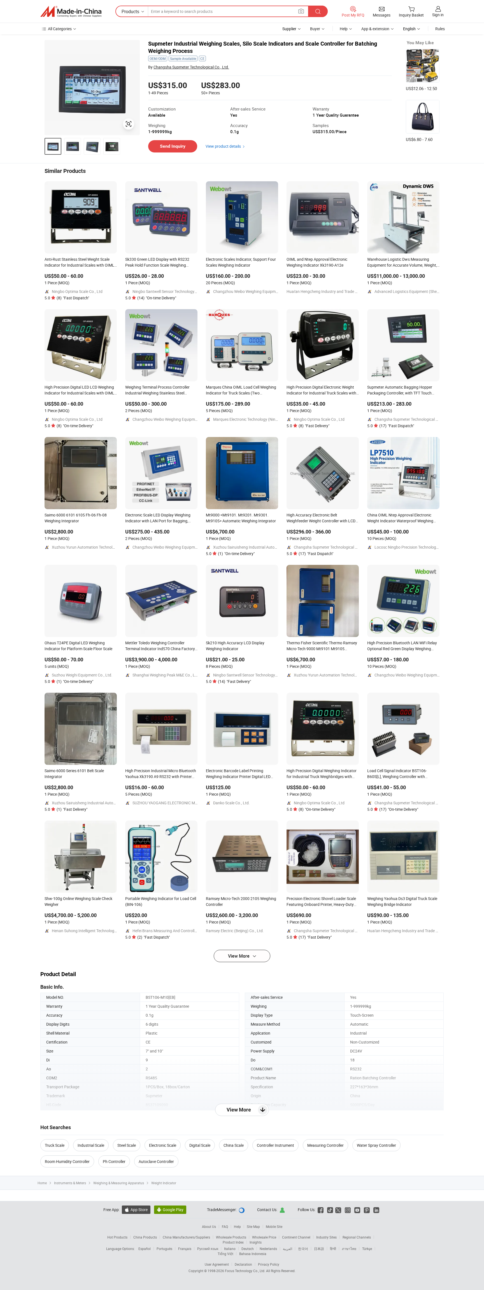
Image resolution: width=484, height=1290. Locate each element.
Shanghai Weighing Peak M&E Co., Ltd (165, 675)
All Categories (60, 28)
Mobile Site (274, 1226)
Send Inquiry (172, 146)
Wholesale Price (264, 1237)
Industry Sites (326, 1237)
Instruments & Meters (70, 1183)
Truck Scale (54, 1145)
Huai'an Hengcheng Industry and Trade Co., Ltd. (328, 291)
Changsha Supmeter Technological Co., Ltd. (191, 67)
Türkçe (367, 1248)
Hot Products (117, 1237)
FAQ (225, 1226)
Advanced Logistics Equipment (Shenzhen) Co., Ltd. (419, 291)
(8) (73, 297)
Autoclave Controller (156, 1161)
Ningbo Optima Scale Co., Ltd (77, 291)
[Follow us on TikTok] (330, 1209)
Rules (440, 28)
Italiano (230, 1248)
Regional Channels (357, 1237)
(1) (236, 553)
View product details (223, 146)
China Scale (234, 1145)
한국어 (303, 1248)
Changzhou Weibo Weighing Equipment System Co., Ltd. (261, 291)
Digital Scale (199, 1145)
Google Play (170, 1209)
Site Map (253, 1226)
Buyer (315, 28)
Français (184, 1248)
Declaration (243, 1264)
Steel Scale (126, 1145)
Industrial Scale (91, 1145)
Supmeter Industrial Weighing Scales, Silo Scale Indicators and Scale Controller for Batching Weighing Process (262, 47)
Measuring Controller (325, 1145)
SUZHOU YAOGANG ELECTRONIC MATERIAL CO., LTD (178, 802)
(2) (153, 937)
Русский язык (207, 1248)
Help (344, 28)
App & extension (375, 28)
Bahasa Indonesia (252, 1253)
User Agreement (217, 1264)
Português (164, 1248)
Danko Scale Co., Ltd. (231, 802)
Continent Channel (296, 1237)
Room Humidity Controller (67, 1161)
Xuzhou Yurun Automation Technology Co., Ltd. (93, 547)
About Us (209, 1226)
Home (42, 1183)
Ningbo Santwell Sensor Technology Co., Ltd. (171, 291)
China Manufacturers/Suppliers (186, 1237)
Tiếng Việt (225, 1253)
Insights (256, 1242)
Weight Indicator (163, 1183)
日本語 (319, 1248)
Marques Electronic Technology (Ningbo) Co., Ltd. (256, 419)
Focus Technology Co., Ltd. (245, 1270)
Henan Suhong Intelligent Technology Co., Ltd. (92, 930)
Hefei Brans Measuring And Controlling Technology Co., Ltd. (184, 930)
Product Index (233, 1242)
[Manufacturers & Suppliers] (70, 11)
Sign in (438, 14)
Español (144, 1248)
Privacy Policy (268, 1264)
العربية (287, 1248)
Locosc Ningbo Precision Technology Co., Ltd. (413, 547)
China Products (145, 1237)
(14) (156, 297)
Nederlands (268, 1248)
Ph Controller (114, 1161)
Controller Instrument (275, 1145)
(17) (396, 425)
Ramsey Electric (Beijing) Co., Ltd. (235, 930)
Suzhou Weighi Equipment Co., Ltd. (82, 675)
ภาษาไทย (349, 1248)
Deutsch (247, 1248)
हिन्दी (333, 1248)
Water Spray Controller (376, 1145)
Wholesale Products (231, 1237)
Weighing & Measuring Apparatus (118, 1183)
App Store (136, 1209)
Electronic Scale (162, 1145)
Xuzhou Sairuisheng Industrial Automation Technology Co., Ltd (267, 547)
